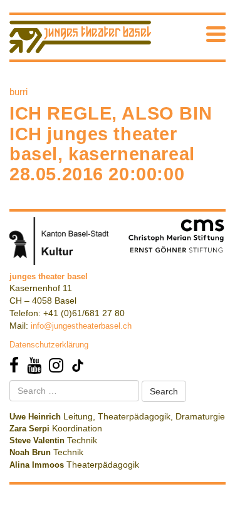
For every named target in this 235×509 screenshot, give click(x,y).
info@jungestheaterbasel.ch (81, 326)
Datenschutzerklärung (48, 344)
